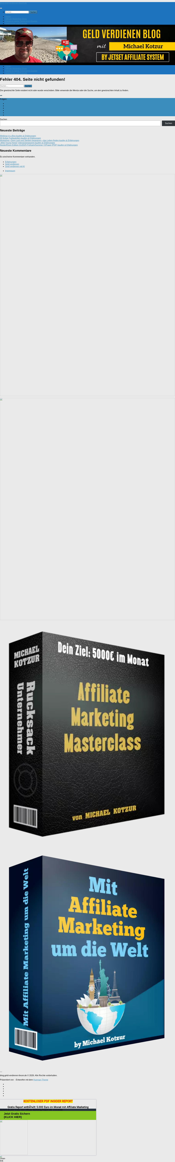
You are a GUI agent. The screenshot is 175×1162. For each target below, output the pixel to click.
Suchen (3, 119)
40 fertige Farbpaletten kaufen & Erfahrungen (20, 138)
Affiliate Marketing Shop (16, 19)
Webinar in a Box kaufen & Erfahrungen (18, 136)
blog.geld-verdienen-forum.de (13, 3)
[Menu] (1, 8)
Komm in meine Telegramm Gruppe (21, 21)
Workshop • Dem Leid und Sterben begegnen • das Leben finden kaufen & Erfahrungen (39, 140)
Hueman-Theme (40, 1080)
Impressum (10, 171)
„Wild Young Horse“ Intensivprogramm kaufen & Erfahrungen (27, 143)
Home (8, 16)
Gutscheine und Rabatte (16, 23)
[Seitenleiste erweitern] (1, 95)
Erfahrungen (10, 162)
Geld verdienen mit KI (15, 166)
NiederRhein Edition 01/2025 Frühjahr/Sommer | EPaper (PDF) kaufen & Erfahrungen (39, 145)
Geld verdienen (12, 164)
